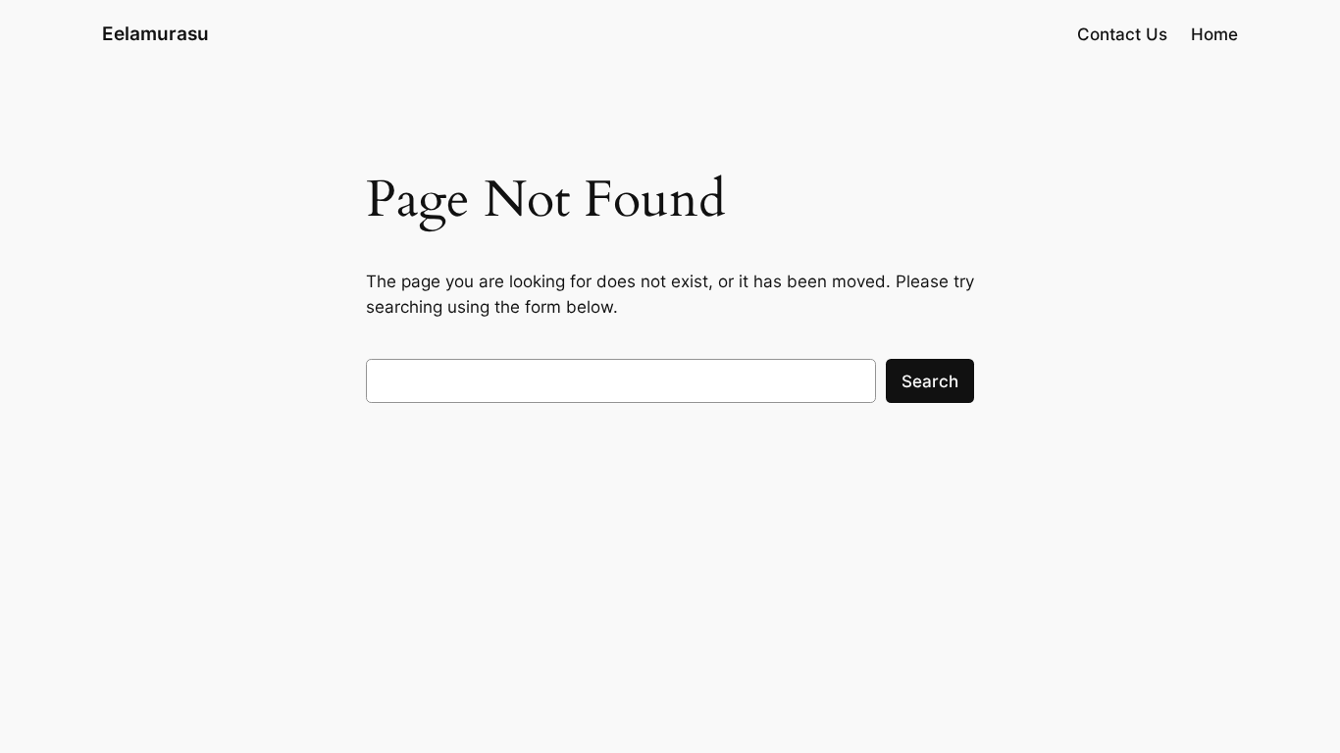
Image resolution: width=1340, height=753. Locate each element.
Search (930, 381)
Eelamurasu (155, 33)
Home (1214, 34)
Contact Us (1122, 34)
